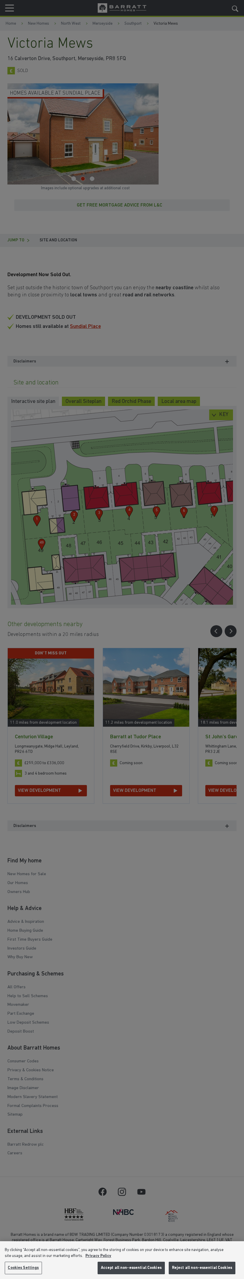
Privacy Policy (98, 1256)
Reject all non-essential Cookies (202, 1268)
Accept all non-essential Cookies (131, 1268)
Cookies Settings (23, 1268)
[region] (122, 1260)
